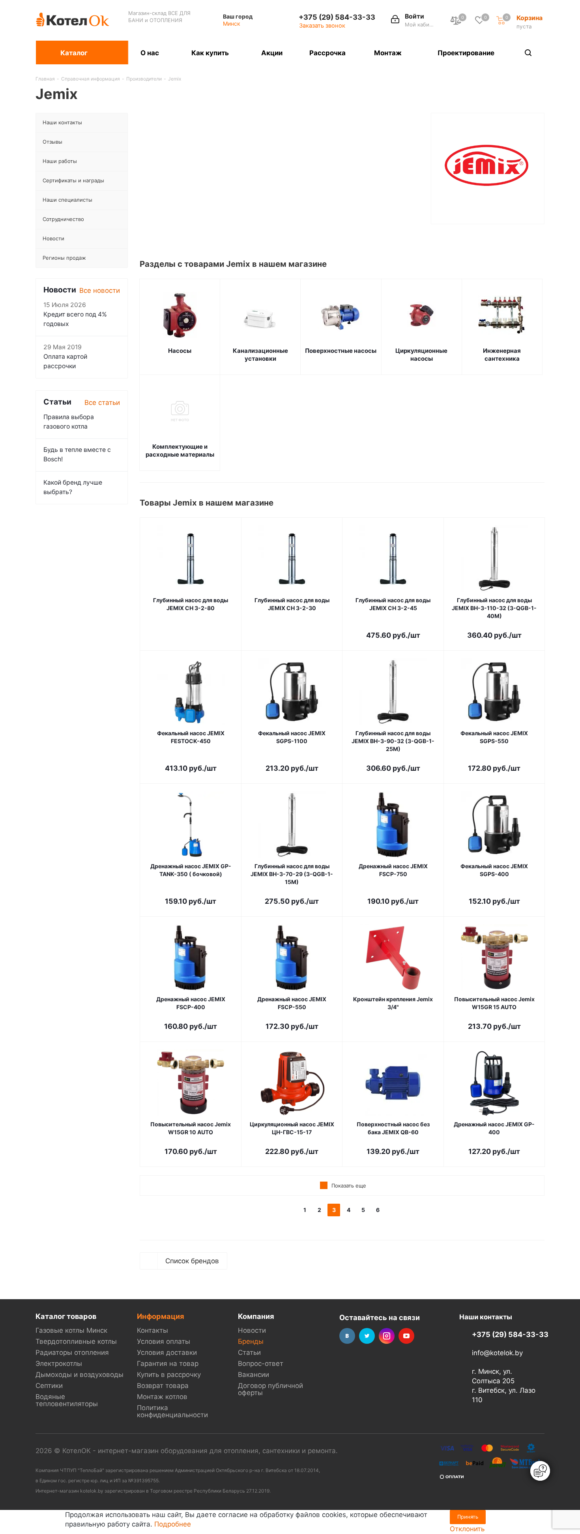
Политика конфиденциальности (172, 1411)
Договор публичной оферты (270, 1389)
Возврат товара (163, 1386)
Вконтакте (347, 1336)
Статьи (249, 1352)
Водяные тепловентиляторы (67, 1400)
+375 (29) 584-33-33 (337, 17)
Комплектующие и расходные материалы (180, 450)
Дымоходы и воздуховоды (79, 1375)
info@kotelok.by (497, 1353)
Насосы (179, 350)
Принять (467, 1516)
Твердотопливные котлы (76, 1341)
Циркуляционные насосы (421, 354)
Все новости (99, 290)
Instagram (387, 1336)
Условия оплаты (163, 1341)
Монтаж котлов (162, 1397)
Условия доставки (167, 1352)
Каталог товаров (66, 1316)
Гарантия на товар (167, 1363)
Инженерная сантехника (502, 354)
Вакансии (253, 1375)
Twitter (367, 1336)
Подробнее (172, 1524)
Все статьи (102, 402)
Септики (49, 1386)
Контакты (152, 1330)
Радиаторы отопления (72, 1352)
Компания (256, 1316)
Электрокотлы (59, 1363)
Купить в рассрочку (169, 1375)
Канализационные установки (260, 354)
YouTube (406, 1336)
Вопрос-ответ (260, 1363)
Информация (160, 1316)
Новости (252, 1330)
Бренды (251, 1341)
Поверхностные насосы (340, 350)
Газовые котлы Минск (71, 1330)
